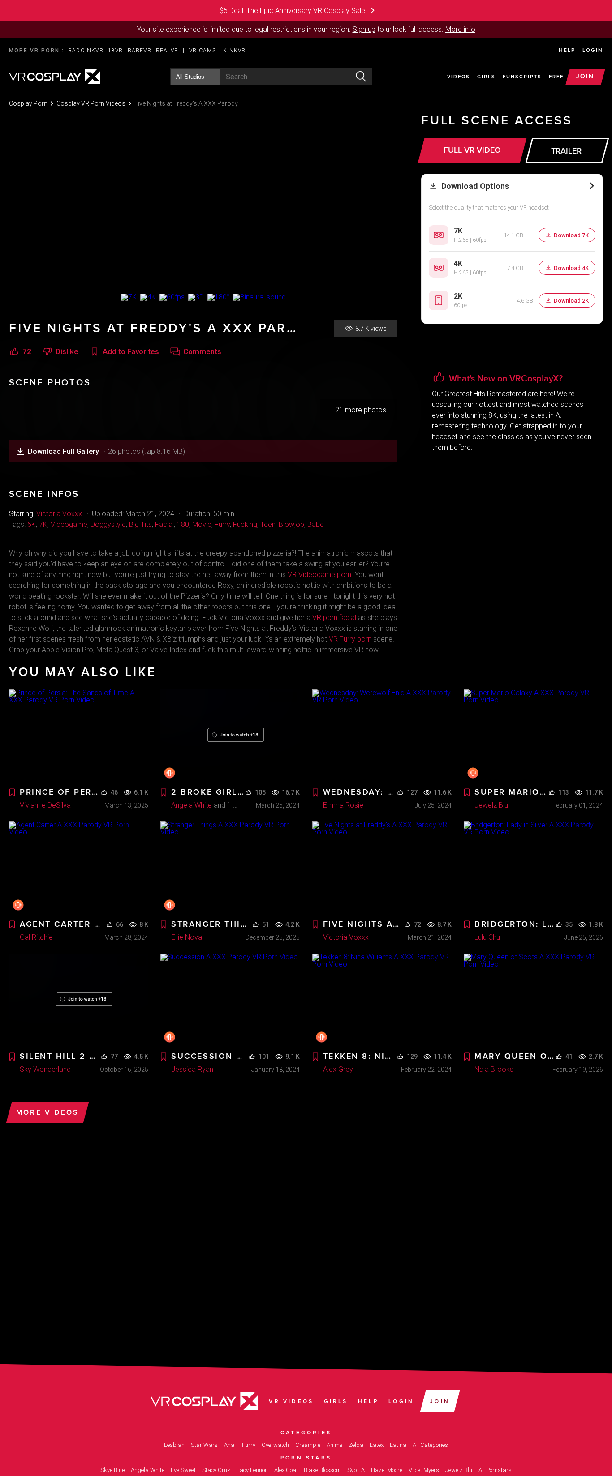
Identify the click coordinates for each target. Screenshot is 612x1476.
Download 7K (571, 235)
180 (183, 524)
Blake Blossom (322, 1470)
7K (43, 524)
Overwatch (275, 1445)
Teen (268, 524)
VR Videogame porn (319, 574)
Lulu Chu (487, 937)
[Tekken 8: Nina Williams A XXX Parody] (382, 1000)
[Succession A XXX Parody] (230, 1000)
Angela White (191, 805)
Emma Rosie (343, 805)
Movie (201, 524)
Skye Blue (112, 1470)
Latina (398, 1445)
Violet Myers (424, 1470)
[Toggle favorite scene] (12, 793)
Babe (315, 524)
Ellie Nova (186, 937)
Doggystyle (108, 524)
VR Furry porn (350, 639)
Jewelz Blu (491, 805)
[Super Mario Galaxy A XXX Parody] (533, 735)
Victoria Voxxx (59, 513)
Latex (377, 1445)
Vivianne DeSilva (45, 805)
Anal (230, 1445)
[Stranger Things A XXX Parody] (230, 867)
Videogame (69, 524)
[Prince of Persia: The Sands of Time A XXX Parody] (78, 735)
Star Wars (204, 1445)
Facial (164, 524)
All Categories (430, 1445)
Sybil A (356, 1470)
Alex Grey (338, 1069)
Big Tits (140, 524)
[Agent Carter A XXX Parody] (78, 867)
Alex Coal (285, 1470)
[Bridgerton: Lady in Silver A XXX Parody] (533, 867)
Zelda (356, 1445)
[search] (361, 76)
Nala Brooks (493, 1069)
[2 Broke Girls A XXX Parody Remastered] (230, 735)
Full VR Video (472, 150)
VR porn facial (334, 617)
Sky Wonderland (45, 1069)
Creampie (307, 1445)
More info (460, 29)
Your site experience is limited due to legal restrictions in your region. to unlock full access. (290, 29)
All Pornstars (495, 1470)
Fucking (245, 524)
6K (31, 524)
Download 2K (571, 300)
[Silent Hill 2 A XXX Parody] (78, 1000)
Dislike (67, 351)
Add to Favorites (131, 351)
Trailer (566, 151)
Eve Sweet (183, 1470)
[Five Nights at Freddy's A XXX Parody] (382, 867)
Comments (202, 351)
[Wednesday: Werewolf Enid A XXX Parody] (382, 735)
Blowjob (291, 524)
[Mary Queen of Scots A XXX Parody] (533, 1000)
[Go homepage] (54, 75)
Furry (222, 524)
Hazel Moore (386, 1470)
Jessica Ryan (192, 1069)
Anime (334, 1445)
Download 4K (571, 268)
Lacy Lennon (252, 1470)
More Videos (47, 1112)
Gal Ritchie (36, 937)
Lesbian (174, 1445)
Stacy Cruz (216, 1470)
